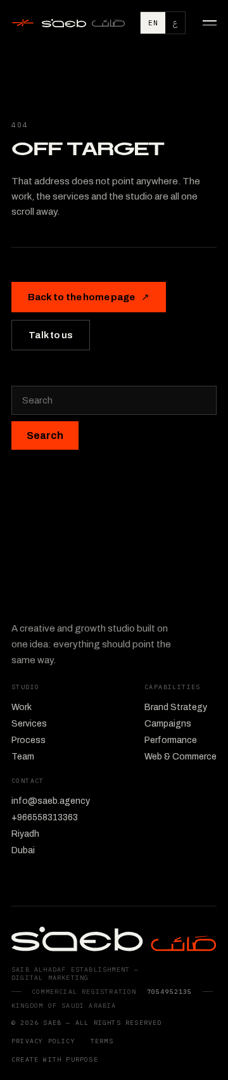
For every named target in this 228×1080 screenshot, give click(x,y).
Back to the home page (88, 297)
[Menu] (205, 22)
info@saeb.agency (50, 801)
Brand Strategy (175, 707)
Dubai (23, 850)
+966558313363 (44, 817)
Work (21, 707)
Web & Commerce (180, 756)
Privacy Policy (43, 1041)
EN (153, 22)
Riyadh (25, 834)
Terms (102, 1041)
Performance (170, 740)
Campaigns (167, 723)
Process (28, 740)
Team (22, 756)
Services (29, 723)
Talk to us (50, 335)
